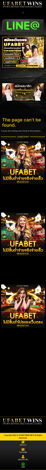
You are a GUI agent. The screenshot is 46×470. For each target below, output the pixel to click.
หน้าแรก (23, 445)
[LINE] (23, 464)
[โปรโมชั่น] (23, 449)
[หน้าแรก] (23, 442)
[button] (23, 12)
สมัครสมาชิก (23, 460)
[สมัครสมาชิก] (23, 456)
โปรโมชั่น (23, 452)
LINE (23, 467)
